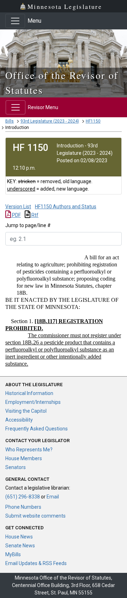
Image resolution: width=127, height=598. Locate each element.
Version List (18, 206)
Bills (9, 121)
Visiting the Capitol (26, 411)
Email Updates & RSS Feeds (36, 563)
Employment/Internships (33, 402)
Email (53, 497)
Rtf (34, 215)
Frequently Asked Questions (36, 428)
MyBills (13, 554)
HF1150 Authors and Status (65, 206)
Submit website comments (35, 516)
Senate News (20, 545)
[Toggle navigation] (15, 21)
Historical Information (29, 393)
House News (19, 537)
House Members (23, 458)
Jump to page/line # (28, 225)
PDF (16, 215)
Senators (15, 467)
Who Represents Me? (29, 449)
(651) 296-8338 (22, 497)
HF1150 (93, 121)
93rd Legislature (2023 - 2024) (49, 121)
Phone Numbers (23, 507)
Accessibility (19, 420)
